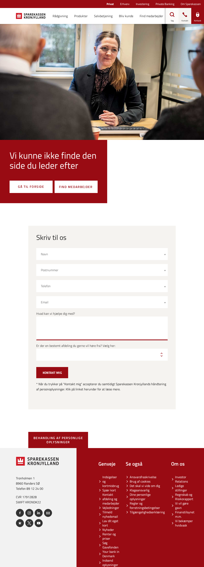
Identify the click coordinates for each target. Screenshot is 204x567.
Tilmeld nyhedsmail (110, 514)
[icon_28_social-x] (29, 523)
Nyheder (108, 529)
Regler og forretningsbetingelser (145, 505)
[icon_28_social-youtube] (39, 523)
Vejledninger (110, 508)
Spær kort (109, 490)
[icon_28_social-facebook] (20, 513)
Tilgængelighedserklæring (147, 512)
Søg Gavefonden (110, 545)
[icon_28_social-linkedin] (39, 513)
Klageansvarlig (139, 490)
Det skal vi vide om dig (145, 486)
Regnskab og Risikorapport (184, 496)
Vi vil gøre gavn (181, 505)
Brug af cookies (140, 481)
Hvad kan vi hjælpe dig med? (55, 313)
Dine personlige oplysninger (140, 496)
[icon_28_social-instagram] (29, 513)
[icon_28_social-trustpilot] (20, 523)
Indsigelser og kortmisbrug (110, 481)
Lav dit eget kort (110, 523)
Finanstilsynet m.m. (184, 514)
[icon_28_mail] (48, 513)
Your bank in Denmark (110, 553)
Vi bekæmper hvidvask (184, 523)
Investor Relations (181, 479)
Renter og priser (109, 536)
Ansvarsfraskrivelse (143, 477)
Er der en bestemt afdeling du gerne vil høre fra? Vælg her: (75, 345)
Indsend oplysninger (110, 562)
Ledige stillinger (181, 488)
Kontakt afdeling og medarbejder (110, 499)
